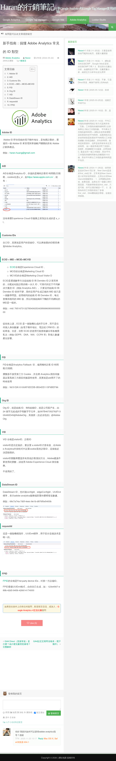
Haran (28, 57)
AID (11, 77)
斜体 (13, 717)
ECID (12, 267)
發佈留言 (54, 713)
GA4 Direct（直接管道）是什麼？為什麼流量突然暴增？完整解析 (16, 644)
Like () (33, 622)
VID (11, 94)
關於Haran (8, 27)
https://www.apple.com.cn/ (40, 177)
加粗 (21, 712)
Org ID (12, 91)
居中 (7, 717)
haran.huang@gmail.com (22, 152)
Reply (40, 738)
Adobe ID (13, 73)
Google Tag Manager (36, 19)
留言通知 (40, 712)
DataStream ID (15, 98)
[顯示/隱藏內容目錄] (31, 69)
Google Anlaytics (11, 19)
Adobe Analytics (78, 19)
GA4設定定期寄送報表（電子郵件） (47, 642)
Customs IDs (15, 80)
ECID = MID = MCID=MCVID (21, 83)
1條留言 (22, 60)
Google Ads (58, 19)
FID (10, 87)
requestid (13, 101)
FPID (12, 104)
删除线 (29, 712)
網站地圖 (62, 757)
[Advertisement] (32, 670)
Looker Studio (99, 19)
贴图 (14, 712)
